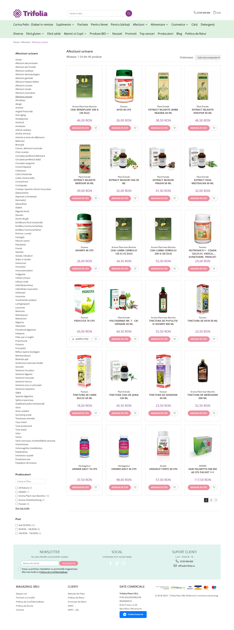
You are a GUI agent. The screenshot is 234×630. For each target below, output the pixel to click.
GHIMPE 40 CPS (84, 250)
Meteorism (21, 318)
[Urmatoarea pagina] (216, 500)
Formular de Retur (77, 601)
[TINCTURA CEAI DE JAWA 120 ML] (124, 371)
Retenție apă (21, 359)
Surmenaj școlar (23, 414)
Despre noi (21, 593)
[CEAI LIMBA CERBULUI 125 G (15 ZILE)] (124, 228)
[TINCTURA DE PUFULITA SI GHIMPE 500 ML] (163, 299)
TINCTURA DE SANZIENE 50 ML (163, 396)
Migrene (19, 322)
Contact (20, 609)
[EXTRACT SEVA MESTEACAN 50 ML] (202, 158)
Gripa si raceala (23, 259)
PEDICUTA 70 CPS (84, 320)
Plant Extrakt (163, 106)
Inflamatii (20, 292)
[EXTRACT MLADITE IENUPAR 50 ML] (202, 86)
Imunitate (20, 266)
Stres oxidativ (22, 411)
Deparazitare (21, 192)
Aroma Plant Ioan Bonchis (32, 495)
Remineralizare (22, 355)
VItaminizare (21, 444)
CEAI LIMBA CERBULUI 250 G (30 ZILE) (163, 252)
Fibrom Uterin (22, 240)
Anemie (19, 107)
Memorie (20, 311)
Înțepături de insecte (25, 462)
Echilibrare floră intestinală (28, 222)
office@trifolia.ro (186, 565)
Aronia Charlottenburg (30, 499)
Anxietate (20, 126)
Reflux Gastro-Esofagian (27, 351)
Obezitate (20, 325)
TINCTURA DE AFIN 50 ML (203, 320)
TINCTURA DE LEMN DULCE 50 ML (84, 396)
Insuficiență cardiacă (25, 300)
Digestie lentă (22, 211)
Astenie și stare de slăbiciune (29, 137)
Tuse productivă (23, 425)
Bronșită (19, 144)
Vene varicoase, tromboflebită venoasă (35, 440)
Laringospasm (22, 303)
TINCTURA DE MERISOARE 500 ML (202, 396)
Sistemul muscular (24, 377)
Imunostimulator (24, 270)
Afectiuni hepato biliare (27, 81)
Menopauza (21, 314)
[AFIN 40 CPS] (124, 86)
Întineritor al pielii (24, 455)
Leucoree (20, 307)
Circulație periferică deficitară (30, 155)
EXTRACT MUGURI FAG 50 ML (124, 181)
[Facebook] (111, 563)
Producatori (165, 34)
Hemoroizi (20, 263)
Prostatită (20, 348)
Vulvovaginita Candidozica (28, 448)
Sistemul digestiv (24, 374)
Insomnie (20, 296)
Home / (17, 42)
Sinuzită (19, 366)
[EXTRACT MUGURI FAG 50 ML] (124, 158)
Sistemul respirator (25, 388)
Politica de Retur (195, 34)
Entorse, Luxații (23, 233)
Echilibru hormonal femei (28, 229)
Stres (18, 407)
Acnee (18, 59)
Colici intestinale (23, 174)
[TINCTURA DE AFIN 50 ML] (202, 299)
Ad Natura (24, 487)
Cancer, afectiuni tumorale (28, 148)
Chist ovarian (22, 152)
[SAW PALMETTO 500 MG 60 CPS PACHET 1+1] (202, 445)
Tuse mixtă (21, 422)
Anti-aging (20, 115)
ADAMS (22, 491)
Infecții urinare (22, 277)
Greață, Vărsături (24, 255)
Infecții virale (21, 281)
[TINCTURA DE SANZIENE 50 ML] (163, 371)
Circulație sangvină (24, 163)
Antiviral (19, 122)
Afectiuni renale (23, 89)
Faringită (19, 237)
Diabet (18, 207)
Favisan (22, 503)
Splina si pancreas (24, 400)
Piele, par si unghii (24, 337)
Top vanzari (147, 34)
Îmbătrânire (21, 451)
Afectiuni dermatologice (27, 74)
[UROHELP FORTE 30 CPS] (163, 445)
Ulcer (18, 433)
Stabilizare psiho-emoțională (29, 403)
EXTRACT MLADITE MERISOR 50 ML (84, 181)
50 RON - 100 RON (28, 529)
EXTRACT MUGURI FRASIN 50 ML (163, 181)
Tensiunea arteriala (25, 418)
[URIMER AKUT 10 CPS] (84, 445)
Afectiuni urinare (23, 96)
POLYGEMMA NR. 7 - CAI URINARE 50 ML (123, 322)
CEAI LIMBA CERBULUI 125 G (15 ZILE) (124, 252)
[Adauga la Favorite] (96, 128)
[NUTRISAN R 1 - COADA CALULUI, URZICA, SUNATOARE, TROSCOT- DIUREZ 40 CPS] (202, 228)
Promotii (131, 34)
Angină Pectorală (24, 111)
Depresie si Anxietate (26, 196)
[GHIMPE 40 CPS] (84, 228)
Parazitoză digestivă (25, 329)
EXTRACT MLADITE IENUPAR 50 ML (203, 111)
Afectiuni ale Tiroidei (25, 66)
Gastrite (19, 251)
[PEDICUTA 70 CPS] (84, 299)
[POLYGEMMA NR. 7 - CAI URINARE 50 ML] (124, 299)
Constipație (21, 185)
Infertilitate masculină (26, 289)
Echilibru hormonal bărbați (29, 226)
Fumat (18, 248)
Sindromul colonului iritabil (29, 363)
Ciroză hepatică (23, 166)
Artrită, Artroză (22, 133)
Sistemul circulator (24, 370)
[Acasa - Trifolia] (30, 13)
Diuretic (19, 215)
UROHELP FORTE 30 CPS (163, 469)
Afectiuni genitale (24, 78)
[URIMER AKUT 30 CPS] (124, 445)
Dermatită (20, 200)
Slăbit (18, 392)
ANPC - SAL (73, 609)
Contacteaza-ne (135, 614)
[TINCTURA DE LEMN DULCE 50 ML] (84, 371)
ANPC (71, 605)
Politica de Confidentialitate (53, 572)
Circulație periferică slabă (28, 159)
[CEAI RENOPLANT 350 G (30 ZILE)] (84, 86)
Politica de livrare (24, 605)
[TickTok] (117, 563)
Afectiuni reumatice (25, 92)
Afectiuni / (26, 42)
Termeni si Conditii (25, 597)
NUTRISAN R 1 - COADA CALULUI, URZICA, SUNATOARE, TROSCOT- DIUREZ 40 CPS (203, 253)
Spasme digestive (24, 396)
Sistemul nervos (23, 381)
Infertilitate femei (24, 285)
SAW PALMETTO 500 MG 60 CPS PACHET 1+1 (202, 470)
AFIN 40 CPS (124, 109)
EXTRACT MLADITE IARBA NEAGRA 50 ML (163, 111)
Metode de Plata (76, 593)
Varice (18, 436)
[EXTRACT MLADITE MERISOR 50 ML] (84, 158)
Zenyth (163, 465)
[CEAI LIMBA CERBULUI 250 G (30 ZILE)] (163, 228)
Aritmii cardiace (23, 129)
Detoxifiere (21, 203)
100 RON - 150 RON (28, 533)
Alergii (18, 104)
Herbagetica (84, 465)
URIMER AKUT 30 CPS (124, 469)
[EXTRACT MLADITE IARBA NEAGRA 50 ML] (163, 86)
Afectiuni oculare (23, 85)
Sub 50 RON (25, 525)
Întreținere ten (22, 459)
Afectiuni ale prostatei (26, 63)
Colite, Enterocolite (25, 178)
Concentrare (21, 181)
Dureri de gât (22, 218)
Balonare (19, 140)
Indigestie (20, 274)
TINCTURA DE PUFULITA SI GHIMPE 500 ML (163, 322)
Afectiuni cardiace (24, 70)
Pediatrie (19, 333)
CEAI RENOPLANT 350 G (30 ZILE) (84, 111)
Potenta (19, 344)
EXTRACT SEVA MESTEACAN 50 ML (203, 181)
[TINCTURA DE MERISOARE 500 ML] (202, 371)
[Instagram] (124, 563)
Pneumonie (21, 340)
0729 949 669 (186, 561)
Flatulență (20, 244)
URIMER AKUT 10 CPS (84, 469)
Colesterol (20, 170)
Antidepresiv (21, 118)
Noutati (117, 34)
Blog (179, 34)
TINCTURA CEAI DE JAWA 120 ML (124, 396)
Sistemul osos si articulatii (28, 385)
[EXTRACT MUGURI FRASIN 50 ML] (163, 158)
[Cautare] (129, 13)
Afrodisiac (20, 100)
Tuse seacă (20, 429)
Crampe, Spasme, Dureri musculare (33, 189)
